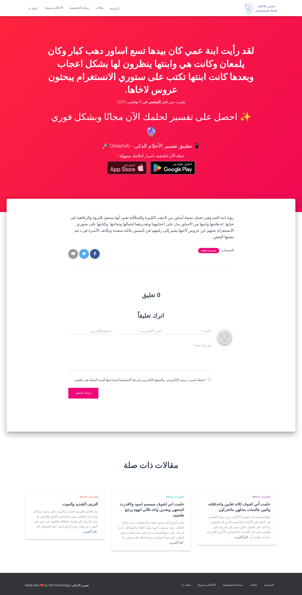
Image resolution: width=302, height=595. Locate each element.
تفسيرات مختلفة (208, 250)
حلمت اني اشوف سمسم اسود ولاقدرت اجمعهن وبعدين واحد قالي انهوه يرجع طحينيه (152, 509)
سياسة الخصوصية (79, 7)
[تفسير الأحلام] (260, 8)
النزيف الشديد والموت (80, 503)
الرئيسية (115, 8)
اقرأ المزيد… (240, 537)
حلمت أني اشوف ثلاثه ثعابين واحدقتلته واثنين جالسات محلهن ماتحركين (239, 506)
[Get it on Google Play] (172, 167)
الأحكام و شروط (54, 7)
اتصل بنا (33, 8)
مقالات (99, 7)
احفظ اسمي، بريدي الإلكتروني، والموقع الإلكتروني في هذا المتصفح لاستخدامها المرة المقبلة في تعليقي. (139, 380)
